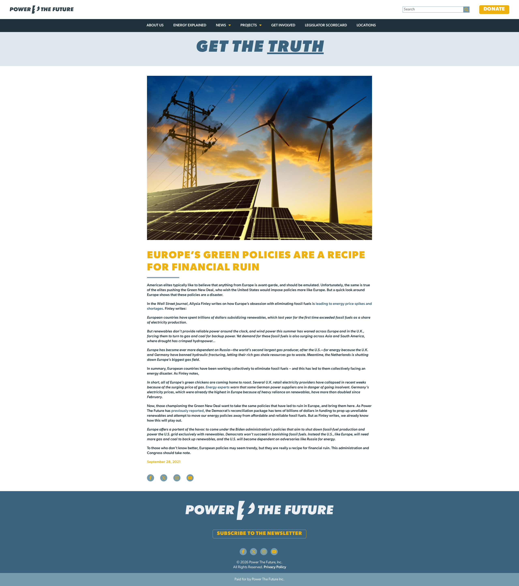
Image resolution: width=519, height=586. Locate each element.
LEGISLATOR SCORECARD (326, 25)
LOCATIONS (366, 25)
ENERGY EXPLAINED (189, 25)
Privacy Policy (275, 567)
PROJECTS (249, 25)
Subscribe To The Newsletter (259, 533)
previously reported (187, 411)
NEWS (221, 25)
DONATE (494, 9)
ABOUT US (155, 25)
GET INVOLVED (283, 25)
